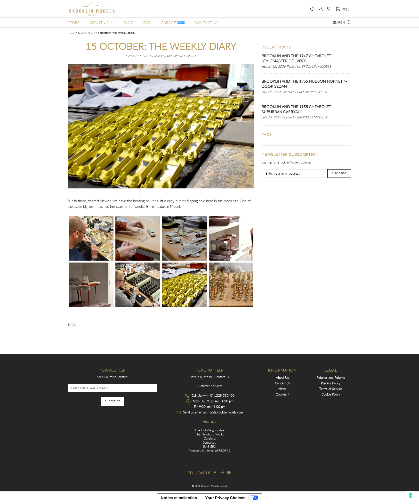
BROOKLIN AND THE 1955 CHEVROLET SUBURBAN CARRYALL (296, 109)
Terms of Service (330, 389)
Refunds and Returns (330, 378)
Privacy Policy (330, 383)
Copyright (282, 394)
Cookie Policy (331, 394)
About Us (282, 378)
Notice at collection (179, 497)
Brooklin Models (92, 8)
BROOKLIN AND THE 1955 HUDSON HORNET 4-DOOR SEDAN (304, 83)
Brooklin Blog (85, 32)
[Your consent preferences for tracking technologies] (410, 495)
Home (71, 32)
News (282, 389)
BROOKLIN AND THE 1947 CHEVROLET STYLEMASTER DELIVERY (296, 58)
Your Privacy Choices (225, 497)
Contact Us (282, 383)
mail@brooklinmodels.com (225, 412)
